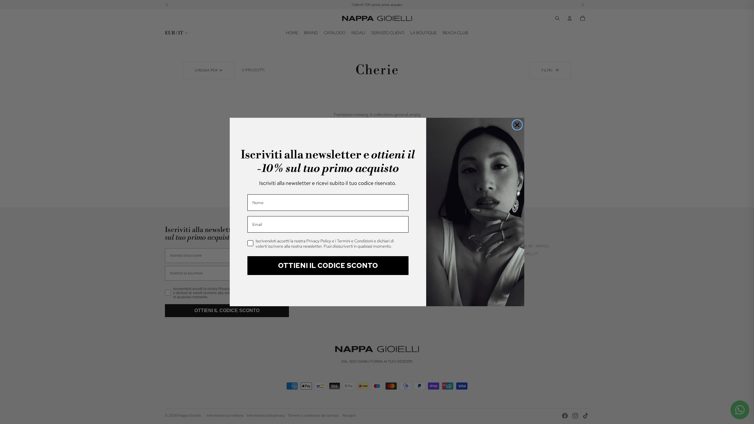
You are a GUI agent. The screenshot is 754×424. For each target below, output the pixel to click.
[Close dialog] (517, 125)
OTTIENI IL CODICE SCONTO (328, 265)
